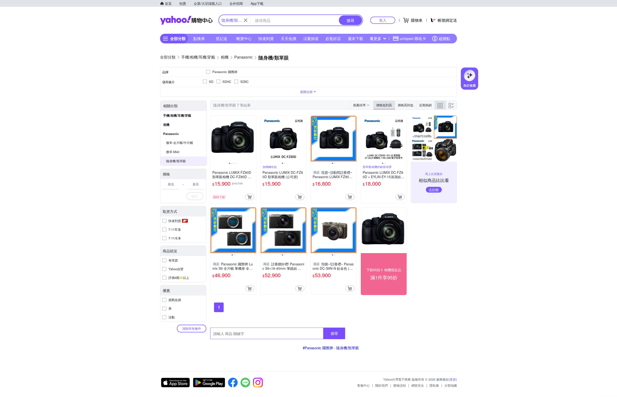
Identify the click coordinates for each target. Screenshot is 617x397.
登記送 (221, 38)
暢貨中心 (244, 38)
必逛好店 (333, 38)
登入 (382, 20)
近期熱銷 (425, 105)
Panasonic (171, 133)
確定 (195, 196)
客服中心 (363, 385)
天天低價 (288, 38)
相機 (166, 124)
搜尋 (334, 333)
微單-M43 (172, 151)
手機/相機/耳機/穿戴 (177, 115)
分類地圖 (450, 385)
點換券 (199, 38)
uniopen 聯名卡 (413, 38)
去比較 (434, 189)
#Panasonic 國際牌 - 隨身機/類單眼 (331, 347)
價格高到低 (405, 105)
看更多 (375, 38)
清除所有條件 (191, 328)
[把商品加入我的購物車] (249, 197)
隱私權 (434, 385)
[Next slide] (253, 139)
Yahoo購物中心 (186, 20)
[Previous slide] (213, 139)
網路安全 (417, 385)
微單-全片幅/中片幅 (179, 142)
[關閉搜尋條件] (245, 20)
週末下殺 (355, 38)
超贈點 (444, 38)
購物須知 (399, 385)
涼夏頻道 (311, 38)
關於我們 (381, 385)
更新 (453, 379)
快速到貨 (266, 38)
